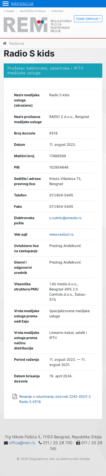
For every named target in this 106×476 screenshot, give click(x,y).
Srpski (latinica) (87, 18)
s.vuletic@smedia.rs (65, 218)
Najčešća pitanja (33, 11)
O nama (9, 11)
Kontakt (58, 11)
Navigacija (22, 3)
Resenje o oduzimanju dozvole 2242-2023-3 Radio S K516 (55, 399)
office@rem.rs (22, 442)
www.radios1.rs (61, 234)
